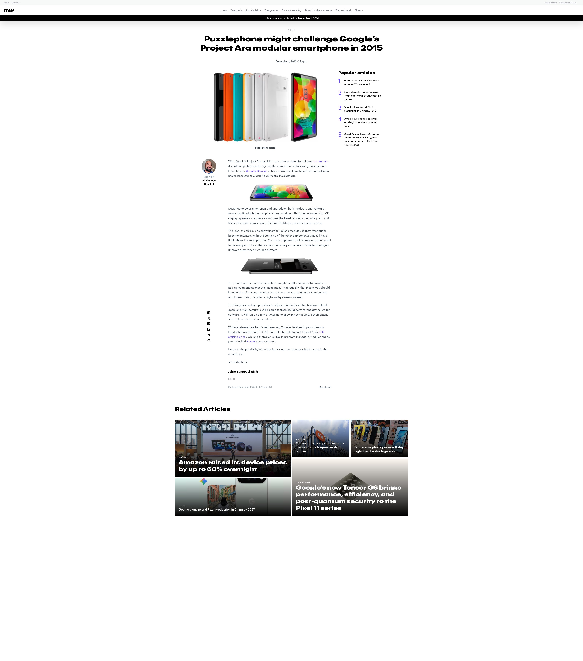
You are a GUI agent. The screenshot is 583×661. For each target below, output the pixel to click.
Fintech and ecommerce (318, 10)
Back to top (325, 387)
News (6, 2)
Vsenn (251, 341)
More (358, 10)
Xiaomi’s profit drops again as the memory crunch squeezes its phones (362, 95)
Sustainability (253, 10)
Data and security (291, 10)
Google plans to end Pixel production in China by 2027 (360, 109)
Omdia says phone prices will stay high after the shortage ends (360, 122)
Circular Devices (256, 171)
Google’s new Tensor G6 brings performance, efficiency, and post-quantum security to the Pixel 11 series (361, 139)
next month (320, 161)
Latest (223, 10)
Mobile (291, 30)
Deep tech (236, 10)
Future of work (343, 10)
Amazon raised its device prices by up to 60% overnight (361, 82)
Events (14, 2)
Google (231, 379)
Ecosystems (271, 10)
